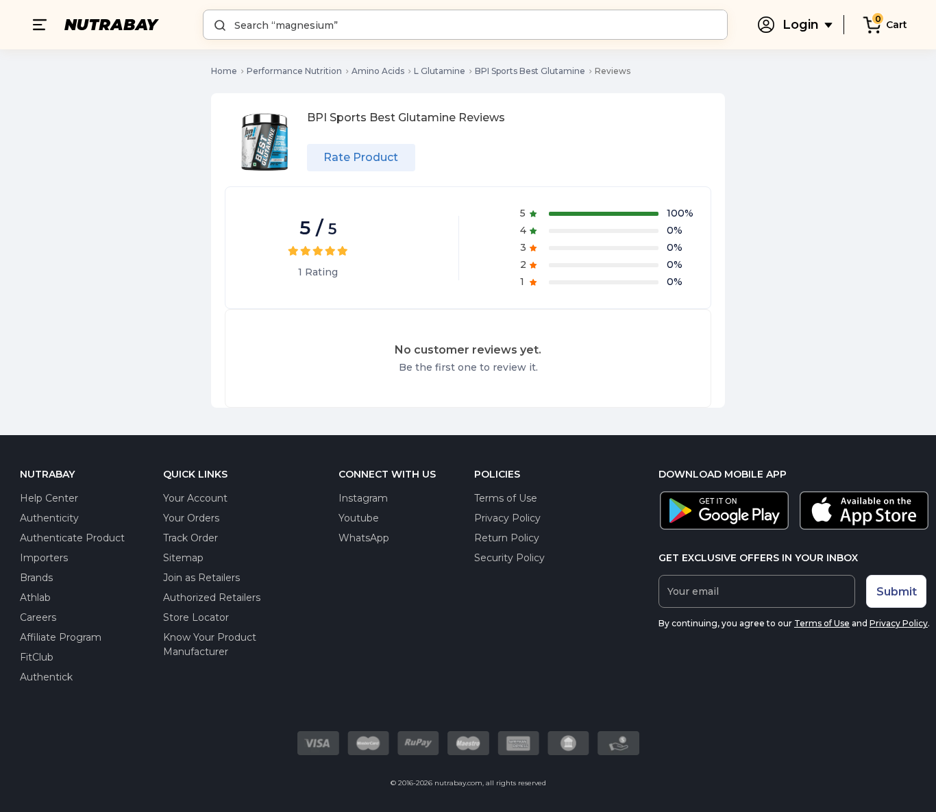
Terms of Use (505, 498)
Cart (896, 25)
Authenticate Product (72, 538)
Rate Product (360, 157)
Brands (36, 577)
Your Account (195, 498)
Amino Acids (378, 71)
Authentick (46, 677)
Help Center (49, 498)
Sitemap (183, 558)
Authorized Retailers (211, 597)
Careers (38, 617)
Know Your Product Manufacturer (209, 644)
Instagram (363, 498)
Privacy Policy (507, 518)
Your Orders (191, 518)
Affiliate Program (60, 637)
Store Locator (196, 617)
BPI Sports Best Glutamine (530, 71)
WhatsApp (363, 538)
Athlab (35, 597)
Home (224, 71)
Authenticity (49, 518)
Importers (44, 558)
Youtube (358, 518)
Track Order (190, 538)
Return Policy (506, 538)
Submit (896, 591)
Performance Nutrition (294, 71)
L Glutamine (439, 71)
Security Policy (509, 558)
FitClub (36, 657)
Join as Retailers (201, 577)
